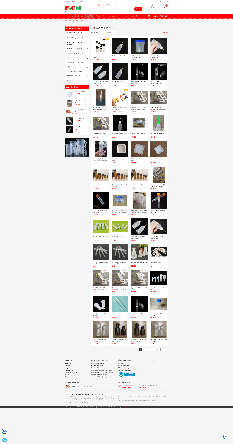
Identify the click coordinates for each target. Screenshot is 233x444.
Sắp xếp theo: (94, 32)
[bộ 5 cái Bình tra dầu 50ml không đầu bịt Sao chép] (101, 97)
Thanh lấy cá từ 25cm (118, 313)
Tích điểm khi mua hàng (125, 370)
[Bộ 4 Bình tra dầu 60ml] (158, 123)
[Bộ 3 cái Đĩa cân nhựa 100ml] (139, 149)
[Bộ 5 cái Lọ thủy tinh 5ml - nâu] (101, 175)
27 (158, 349)
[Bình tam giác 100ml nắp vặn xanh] (158, 304)
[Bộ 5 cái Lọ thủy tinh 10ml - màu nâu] (120, 175)
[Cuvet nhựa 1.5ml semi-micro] (139, 304)
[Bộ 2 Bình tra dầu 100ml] (120, 46)
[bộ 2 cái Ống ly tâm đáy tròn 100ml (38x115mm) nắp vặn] (101, 149)
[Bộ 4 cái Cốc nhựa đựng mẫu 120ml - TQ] (139, 46)
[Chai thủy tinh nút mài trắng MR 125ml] (158, 329)
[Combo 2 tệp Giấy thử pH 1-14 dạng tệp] (120, 97)
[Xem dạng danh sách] (167, 32)
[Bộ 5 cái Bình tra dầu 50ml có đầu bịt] (120, 123)
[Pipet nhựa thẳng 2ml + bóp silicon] (139, 278)
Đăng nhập (150, 10)
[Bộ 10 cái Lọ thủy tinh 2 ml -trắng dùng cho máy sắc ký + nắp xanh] (120, 200)
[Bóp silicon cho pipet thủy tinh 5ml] (101, 304)
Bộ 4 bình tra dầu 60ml (157, 133)
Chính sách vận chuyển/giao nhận (101, 370)
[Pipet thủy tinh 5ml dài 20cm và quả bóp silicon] (158, 97)
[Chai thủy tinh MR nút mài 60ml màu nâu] (120, 329)
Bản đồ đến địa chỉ (123, 365)
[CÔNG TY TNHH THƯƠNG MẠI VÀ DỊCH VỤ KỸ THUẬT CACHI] (77, 8)
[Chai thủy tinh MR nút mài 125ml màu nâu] (139, 329)
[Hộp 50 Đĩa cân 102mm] (139, 123)
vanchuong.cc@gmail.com (130, 400)
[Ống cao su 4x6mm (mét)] (69, 112)
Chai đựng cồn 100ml (80, 118)
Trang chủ (70, 16)
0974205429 (126, 387)
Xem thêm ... (70, 80)
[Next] (163, 349)
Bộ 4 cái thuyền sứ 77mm (100, 236)
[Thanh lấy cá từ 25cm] (120, 304)
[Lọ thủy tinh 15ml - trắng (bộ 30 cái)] (101, 46)
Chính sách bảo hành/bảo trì (99, 374)
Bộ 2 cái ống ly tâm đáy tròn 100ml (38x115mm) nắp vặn (100, 160)
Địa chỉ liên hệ (122, 363)
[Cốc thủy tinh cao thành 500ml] (69, 94)
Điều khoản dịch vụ (97, 365)
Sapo (127, 407)
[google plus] (166, 1)
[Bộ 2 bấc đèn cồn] (158, 252)
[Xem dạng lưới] (164, 32)
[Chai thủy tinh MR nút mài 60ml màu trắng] (101, 329)
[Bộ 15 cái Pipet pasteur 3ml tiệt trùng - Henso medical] (139, 200)
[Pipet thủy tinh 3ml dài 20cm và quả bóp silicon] (101, 123)
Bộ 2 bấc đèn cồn (155, 262)
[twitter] (160, 1)
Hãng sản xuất (100, 16)
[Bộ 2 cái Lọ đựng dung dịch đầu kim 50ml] (158, 226)
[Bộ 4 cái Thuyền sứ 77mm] (101, 226)
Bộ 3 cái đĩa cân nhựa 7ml (158, 159)
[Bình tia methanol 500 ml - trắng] (69, 130)
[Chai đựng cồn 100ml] (69, 121)
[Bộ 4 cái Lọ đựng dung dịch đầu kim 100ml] (101, 71)
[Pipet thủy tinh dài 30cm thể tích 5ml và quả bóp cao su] (69, 103)
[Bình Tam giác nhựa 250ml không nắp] (139, 252)
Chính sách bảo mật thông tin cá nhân (102, 377)
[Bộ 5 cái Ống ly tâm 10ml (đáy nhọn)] (158, 200)
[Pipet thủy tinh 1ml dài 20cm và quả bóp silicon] (101, 278)
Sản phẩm (89, 16)
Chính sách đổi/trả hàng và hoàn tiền (102, 372)
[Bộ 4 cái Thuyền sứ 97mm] (120, 226)
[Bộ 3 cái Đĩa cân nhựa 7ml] (158, 149)
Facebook (150, 362)
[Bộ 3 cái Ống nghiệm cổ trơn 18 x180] (120, 252)
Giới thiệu (80, 16)
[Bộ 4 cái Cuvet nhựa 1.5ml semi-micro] (139, 71)
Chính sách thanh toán (98, 368)
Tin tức (126, 16)
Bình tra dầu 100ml (117, 81)
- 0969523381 (84, 402)
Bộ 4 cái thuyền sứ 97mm (119, 236)
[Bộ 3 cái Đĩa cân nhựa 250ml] (120, 149)
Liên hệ (134, 16)
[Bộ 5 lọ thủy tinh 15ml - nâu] (139, 175)
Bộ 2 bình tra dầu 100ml (119, 55)
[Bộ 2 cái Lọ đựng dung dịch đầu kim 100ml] (139, 226)
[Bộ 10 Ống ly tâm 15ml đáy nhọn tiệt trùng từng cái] (158, 175)
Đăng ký (156, 10)
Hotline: (160, 16)
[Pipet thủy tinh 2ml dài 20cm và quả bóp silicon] (120, 278)
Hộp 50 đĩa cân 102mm (138, 133)
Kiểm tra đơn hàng (123, 368)
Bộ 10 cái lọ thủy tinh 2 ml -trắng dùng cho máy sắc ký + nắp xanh (120, 212)
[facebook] (163, 1)
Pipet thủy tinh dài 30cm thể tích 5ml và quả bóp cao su (80, 102)
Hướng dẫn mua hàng (97, 363)
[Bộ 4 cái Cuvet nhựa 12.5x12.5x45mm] (158, 71)
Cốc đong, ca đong (111, 5)
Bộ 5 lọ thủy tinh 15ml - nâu (139, 184)
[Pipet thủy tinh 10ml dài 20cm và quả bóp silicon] (139, 97)
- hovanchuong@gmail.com (146, 400)
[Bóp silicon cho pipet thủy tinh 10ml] (158, 278)
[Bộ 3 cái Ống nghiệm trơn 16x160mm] (101, 252)
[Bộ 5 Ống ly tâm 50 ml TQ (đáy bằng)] (101, 200)
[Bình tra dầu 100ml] (120, 71)
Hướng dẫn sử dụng (114, 16)
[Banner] (77, 147)
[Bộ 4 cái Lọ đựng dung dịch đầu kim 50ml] (158, 46)
